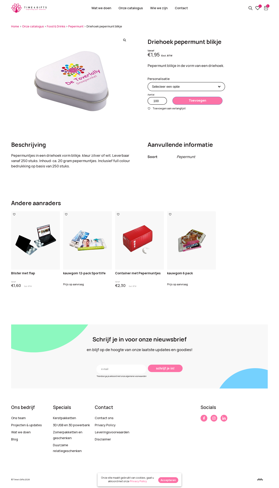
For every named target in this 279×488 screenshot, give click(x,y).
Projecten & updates (26, 425)
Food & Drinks (56, 26)
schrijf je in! (165, 368)
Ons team (18, 418)
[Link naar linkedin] (224, 418)
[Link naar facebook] (204, 418)
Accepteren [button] (168, 480)
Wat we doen (101, 8)
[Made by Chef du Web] (260, 479)
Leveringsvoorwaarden (112, 432)
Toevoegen (197, 100)
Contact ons (104, 418)
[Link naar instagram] (214, 418)
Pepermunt (75, 26)
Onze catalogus (131, 8)
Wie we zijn (159, 8)
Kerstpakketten (64, 418)
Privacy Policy (105, 425)
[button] (125, 40)
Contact (181, 8)
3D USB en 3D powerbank (71, 425)
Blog (14, 439)
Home (15, 26)
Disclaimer (103, 439)
